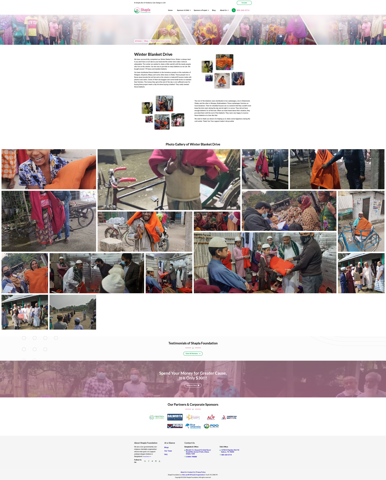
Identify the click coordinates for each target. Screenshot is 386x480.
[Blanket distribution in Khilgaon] (25, 273)
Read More (146, 456)
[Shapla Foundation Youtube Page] (159, 461)
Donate (244, 3)
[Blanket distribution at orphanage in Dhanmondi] (97, 273)
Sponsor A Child (183, 10)
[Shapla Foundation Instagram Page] (155, 461)
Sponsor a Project (200, 10)
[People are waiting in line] (217, 221)
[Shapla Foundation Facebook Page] (148, 461)
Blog (214, 10)
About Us (223, 10)
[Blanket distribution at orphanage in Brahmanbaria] (361, 273)
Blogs (166, 447)
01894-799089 (191, 457)
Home (170, 10)
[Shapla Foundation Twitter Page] (152, 461)
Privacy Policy (200, 472)
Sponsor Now (192, 385)
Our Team (168, 451)
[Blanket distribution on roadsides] (265, 169)
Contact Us (191, 472)
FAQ (165, 454)
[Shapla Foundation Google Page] (145, 461)
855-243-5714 (243, 10)
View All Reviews (192, 354)
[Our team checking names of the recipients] (289, 211)
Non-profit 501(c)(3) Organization (193, 475)
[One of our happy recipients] (49, 169)
